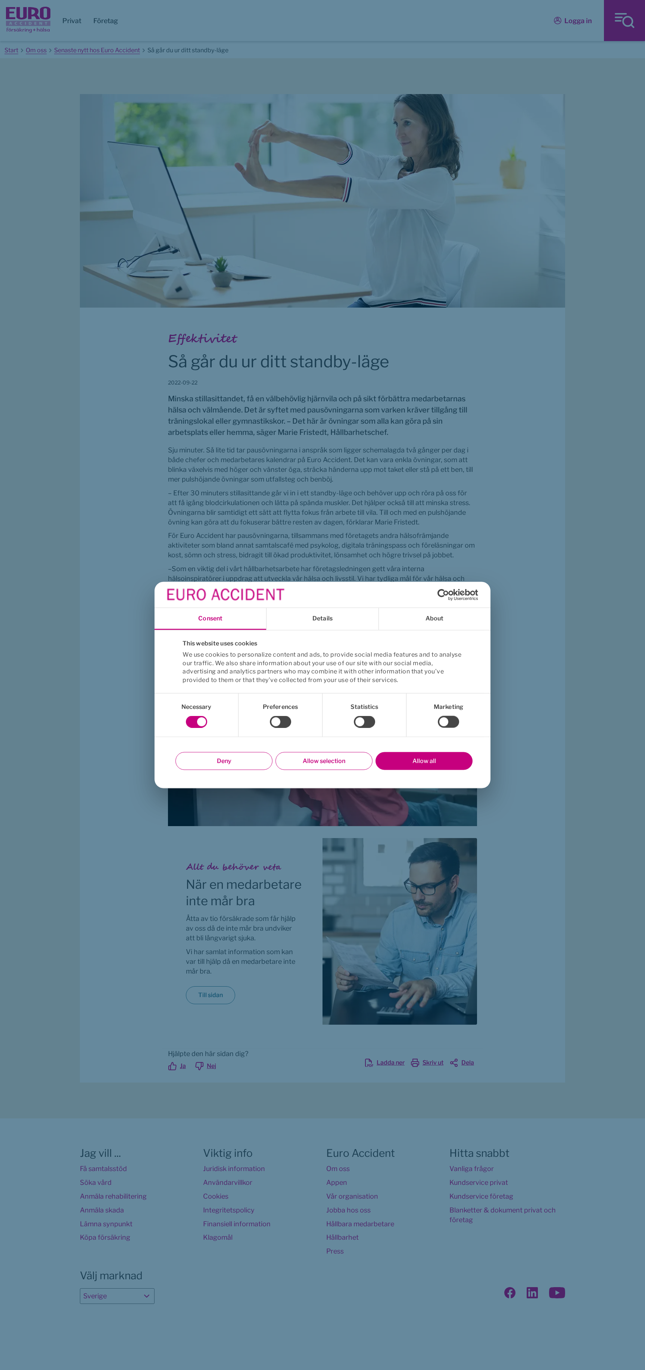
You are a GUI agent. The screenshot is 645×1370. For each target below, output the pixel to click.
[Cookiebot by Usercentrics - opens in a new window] (445, 595)
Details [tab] (322, 618)
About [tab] (435, 618)
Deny (224, 761)
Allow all (424, 761)
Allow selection (324, 761)
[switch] (280, 722)
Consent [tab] (210, 618)
